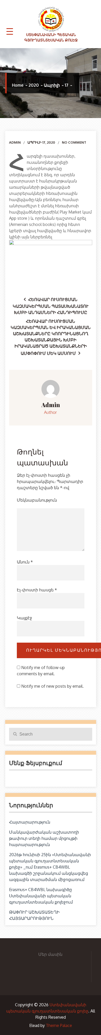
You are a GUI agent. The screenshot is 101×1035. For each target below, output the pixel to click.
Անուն (25, 561)
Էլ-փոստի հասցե (37, 589)
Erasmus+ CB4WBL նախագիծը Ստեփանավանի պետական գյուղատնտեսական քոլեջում (41, 896)
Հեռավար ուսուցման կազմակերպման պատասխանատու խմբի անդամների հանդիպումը (51, 306)
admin (15, 142)
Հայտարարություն (29, 822)
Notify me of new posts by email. (52, 686)
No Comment (74, 142)
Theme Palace (59, 1025)
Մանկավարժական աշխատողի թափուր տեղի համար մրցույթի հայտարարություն (44, 838)
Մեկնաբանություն (37, 500)
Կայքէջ (24, 617)
